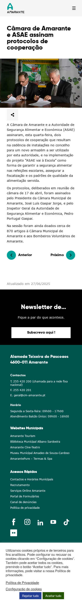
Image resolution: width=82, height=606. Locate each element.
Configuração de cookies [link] (24, 589)
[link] (41, 83)
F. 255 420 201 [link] (20, 390)
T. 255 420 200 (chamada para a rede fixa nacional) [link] (39, 383)
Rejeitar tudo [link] (30, 596)
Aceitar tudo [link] (53, 596)
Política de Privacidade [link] (22, 583)
